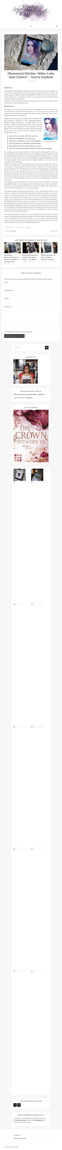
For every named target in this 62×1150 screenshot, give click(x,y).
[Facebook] (15, 1105)
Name (6, 282)
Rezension (28, 227)
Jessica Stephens (19, 227)
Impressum (17, 1135)
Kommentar (7, 306)
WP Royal (15, 1147)
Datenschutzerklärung (20, 1138)
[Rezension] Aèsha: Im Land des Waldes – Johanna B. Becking (48, 257)
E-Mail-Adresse (9, 290)
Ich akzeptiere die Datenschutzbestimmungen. (18, 332)
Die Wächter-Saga (9, 227)
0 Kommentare (54, 231)
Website (6, 298)
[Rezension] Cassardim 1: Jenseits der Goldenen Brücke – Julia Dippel (31, 257)
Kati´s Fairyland (11, 231)
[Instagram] (19, 1105)
